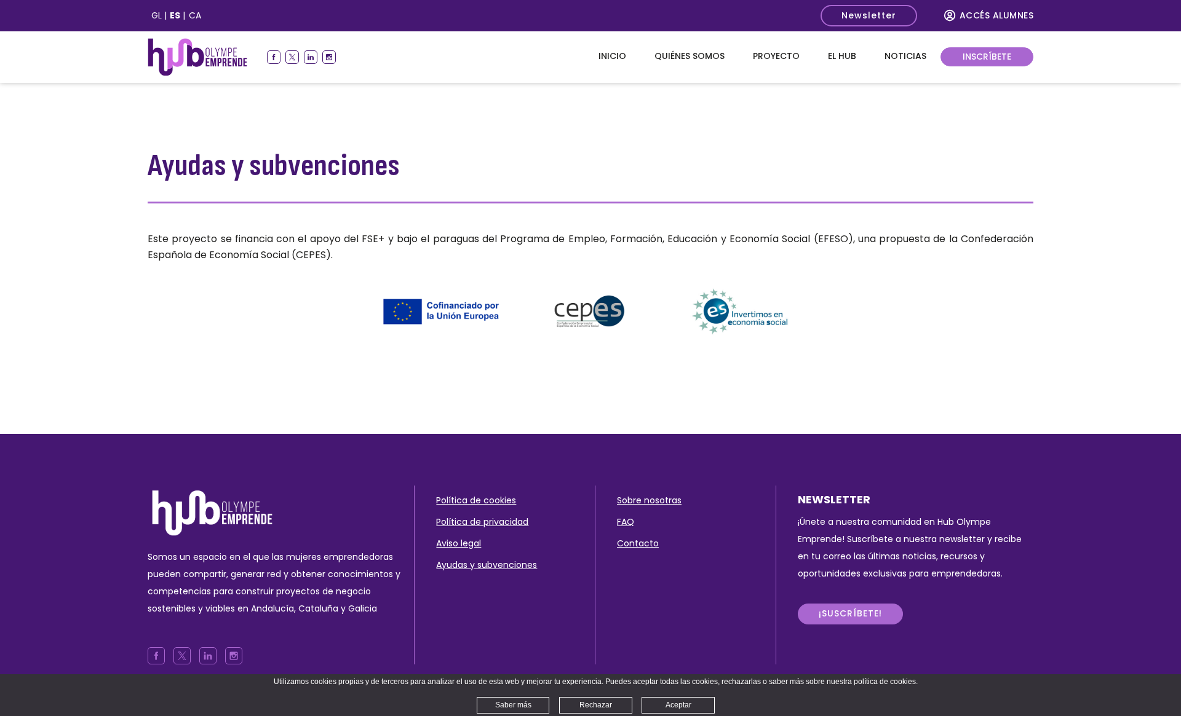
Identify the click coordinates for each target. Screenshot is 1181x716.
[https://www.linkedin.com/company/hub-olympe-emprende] (310, 57)
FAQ (625, 522)
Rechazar (595, 705)
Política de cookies (476, 500)
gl (156, 15)
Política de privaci (474, 522)
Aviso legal (458, 543)
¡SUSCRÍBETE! (850, 613)
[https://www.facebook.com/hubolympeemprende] (273, 57)
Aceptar (678, 705)
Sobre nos (638, 500)
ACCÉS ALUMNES (996, 15)
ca (195, 15)
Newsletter (868, 15)
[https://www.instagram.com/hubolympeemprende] (329, 57)
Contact (635, 543)
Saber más (513, 705)
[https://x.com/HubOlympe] (292, 57)
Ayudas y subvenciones (486, 565)
